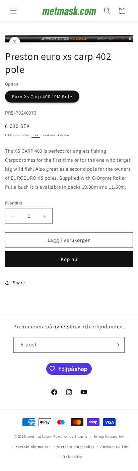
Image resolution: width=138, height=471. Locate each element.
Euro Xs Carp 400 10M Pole (42, 97)
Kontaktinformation (33, 446)
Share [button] (19, 283)
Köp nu (69, 259)
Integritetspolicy (109, 436)
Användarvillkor (114, 446)
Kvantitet (13, 203)
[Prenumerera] (117, 345)
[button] (13, 10)
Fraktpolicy (72, 456)
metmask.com (40, 436)
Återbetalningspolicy (75, 446)
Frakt (35, 135)
